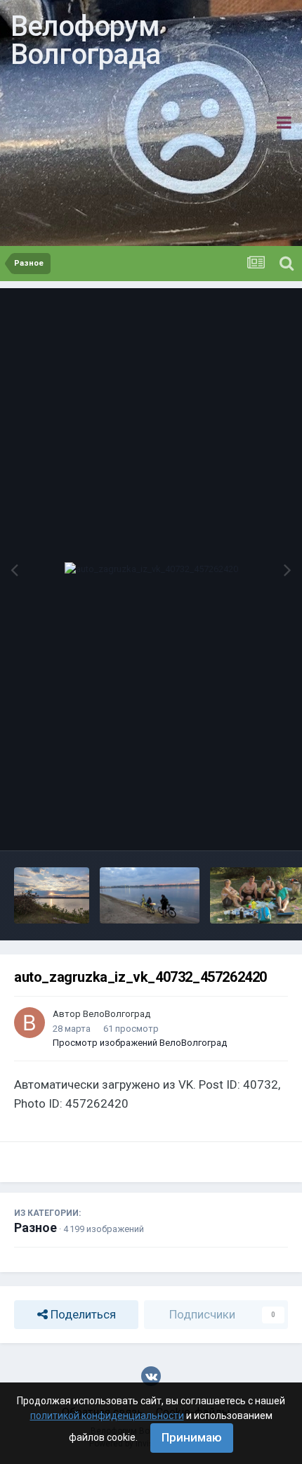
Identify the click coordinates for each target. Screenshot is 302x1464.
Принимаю (192, 1437)
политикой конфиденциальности (107, 1415)
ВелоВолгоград (116, 1014)
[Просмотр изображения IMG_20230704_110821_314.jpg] (149, 895)
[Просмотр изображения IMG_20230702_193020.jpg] (51, 895)
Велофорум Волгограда (85, 40)
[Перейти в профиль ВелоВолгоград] (29, 1022)
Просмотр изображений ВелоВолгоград (140, 1042)
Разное (35, 1227)
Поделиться (82, 1314)
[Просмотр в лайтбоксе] (151, 569)
